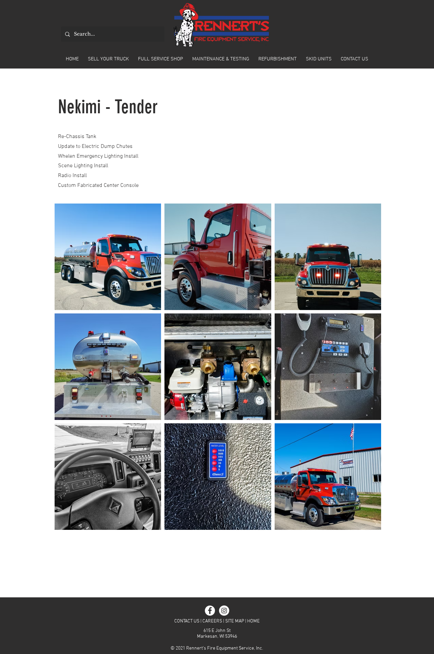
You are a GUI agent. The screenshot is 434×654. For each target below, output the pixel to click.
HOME (253, 621)
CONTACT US (186, 621)
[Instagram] (224, 610)
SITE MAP (234, 621)
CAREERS (212, 621)
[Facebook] (210, 610)
